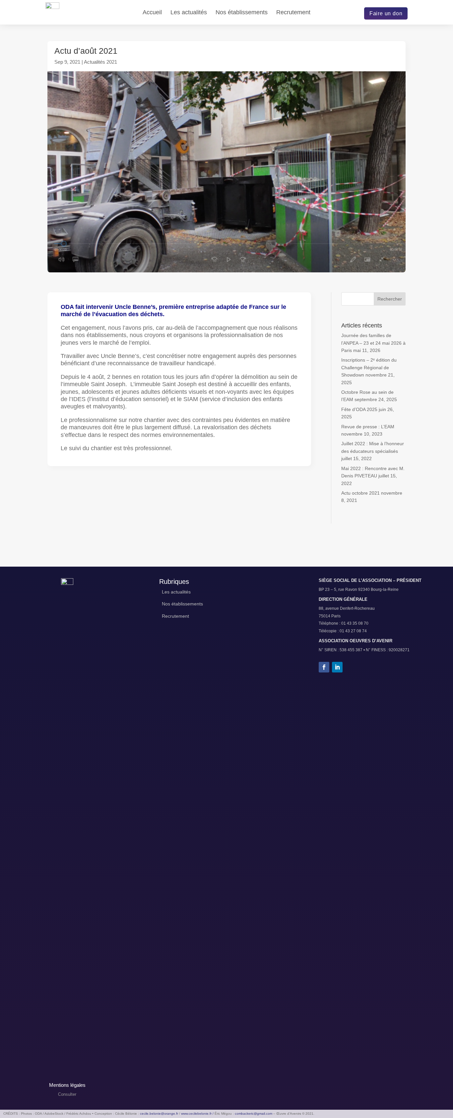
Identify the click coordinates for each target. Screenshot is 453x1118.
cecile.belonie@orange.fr (159, 1113)
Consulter (67, 1094)
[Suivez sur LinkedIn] (337, 667)
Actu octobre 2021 (360, 493)
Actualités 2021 (100, 62)
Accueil (152, 13)
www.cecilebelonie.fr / (197, 1113)
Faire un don (386, 13)
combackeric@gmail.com (253, 1113)
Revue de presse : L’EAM (367, 426)
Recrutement (293, 13)
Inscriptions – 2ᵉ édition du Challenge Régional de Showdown (369, 367)
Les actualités (188, 13)
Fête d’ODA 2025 (359, 409)
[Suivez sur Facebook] (324, 667)
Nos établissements (242, 13)
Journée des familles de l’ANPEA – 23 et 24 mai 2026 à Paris (373, 343)
